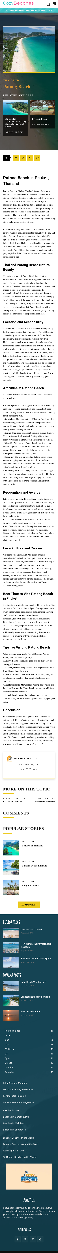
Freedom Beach (39, 119)
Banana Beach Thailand (34, 865)
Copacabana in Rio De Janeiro (18, 1102)
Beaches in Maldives (13, 1123)
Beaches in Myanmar (45, 802)
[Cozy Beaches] (10, 758)
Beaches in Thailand (12, 802)
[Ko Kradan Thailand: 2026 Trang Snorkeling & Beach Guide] (15, 107)
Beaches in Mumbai (30, 1011)
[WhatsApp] (37, 158)
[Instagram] (25, 1239)
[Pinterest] (30, 158)
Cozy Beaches (28, 758)
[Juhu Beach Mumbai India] (11, 986)
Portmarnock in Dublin (14, 1095)
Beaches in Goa (11, 1110)
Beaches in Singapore (14, 1129)
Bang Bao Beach (30, 885)
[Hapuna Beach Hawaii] (11, 933)
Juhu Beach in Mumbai (15, 1083)
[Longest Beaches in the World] (11, 1000)
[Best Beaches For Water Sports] (11, 962)
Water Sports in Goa (13, 1150)
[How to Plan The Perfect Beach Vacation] (11, 947)
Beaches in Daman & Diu (16, 1116)
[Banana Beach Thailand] (11, 868)
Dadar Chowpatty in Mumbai (18, 1089)
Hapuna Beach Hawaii (31, 929)
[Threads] (40, 1239)
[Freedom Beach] (42, 107)
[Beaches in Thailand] (11, 847)
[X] (23, 158)
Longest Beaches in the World (35, 997)
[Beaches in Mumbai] (11, 1015)
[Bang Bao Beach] (11, 887)
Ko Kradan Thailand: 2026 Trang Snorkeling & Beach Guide (15, 123)
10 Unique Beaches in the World (20, 1157)
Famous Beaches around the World (21, 1144)
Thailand (11, 80)
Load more (28, 905)
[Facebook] (16, 158)
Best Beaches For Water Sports (36, 958)
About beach (14, 132)
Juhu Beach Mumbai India (33, 982)
